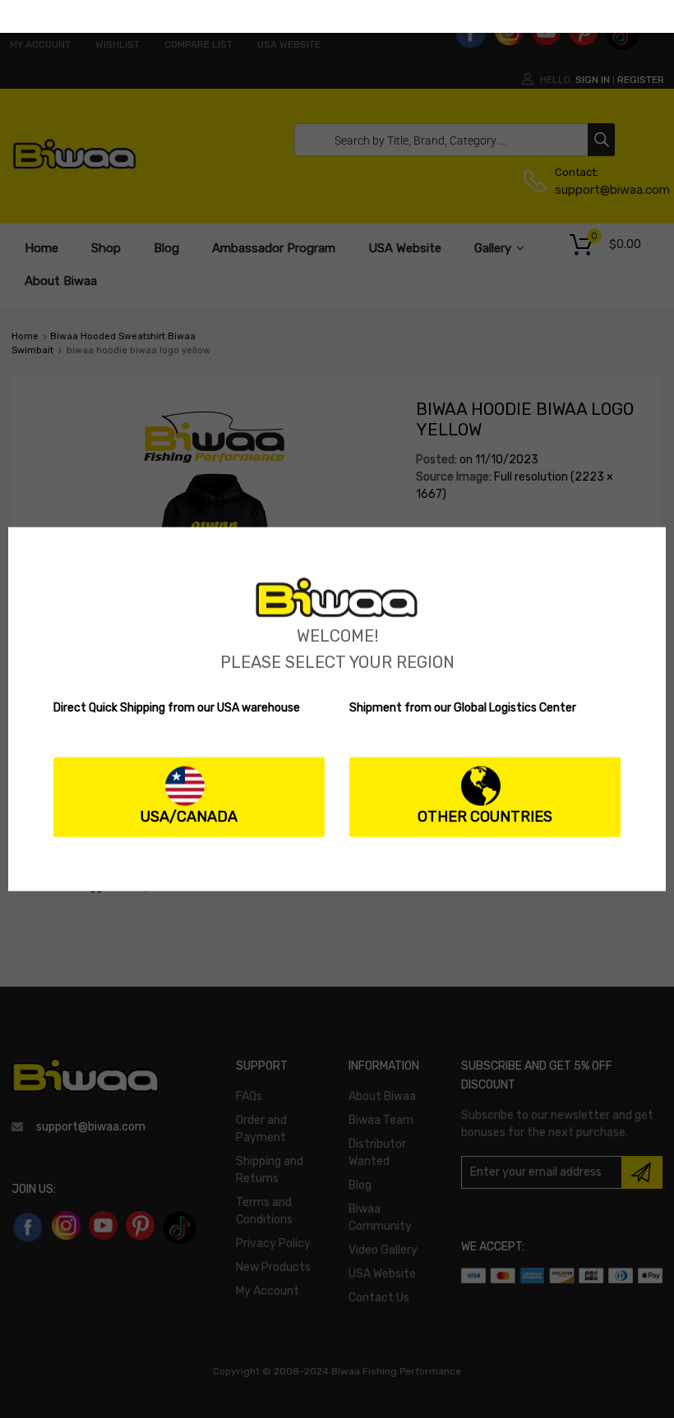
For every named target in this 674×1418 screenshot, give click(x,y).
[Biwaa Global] (337, 614)
